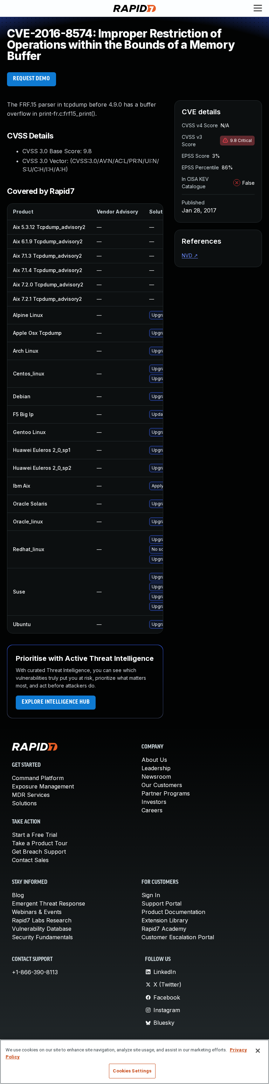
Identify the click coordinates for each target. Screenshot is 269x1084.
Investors (154, 801)
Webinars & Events (37, 911)
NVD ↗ (190, 255)
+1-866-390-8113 (35, 972)
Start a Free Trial (34, 834)
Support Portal (161, 903)
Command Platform (38, 777)
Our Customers (162, 784)
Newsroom (156, 776)
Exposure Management (43, 786)
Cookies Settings (132, 1070)
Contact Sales (30, 859)
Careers (152, 810)
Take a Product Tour (40, 843)
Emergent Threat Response (48, 903)
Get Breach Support (39, 851)
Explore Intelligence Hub (56, 702)
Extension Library (165, 920)
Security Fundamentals (42, 937)
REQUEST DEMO (31, 79)
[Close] (257, 1050)
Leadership (156, 768)
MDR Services (31, 794)
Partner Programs (166, 793)
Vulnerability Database (41, 928)
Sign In (151, 895)
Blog (18, 895)
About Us (154, 759)
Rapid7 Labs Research (41, 920)
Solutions (24, 803)
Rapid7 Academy (164, 928)
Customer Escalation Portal (178, 937)
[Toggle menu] (258, 8)
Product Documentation (173, 911)
